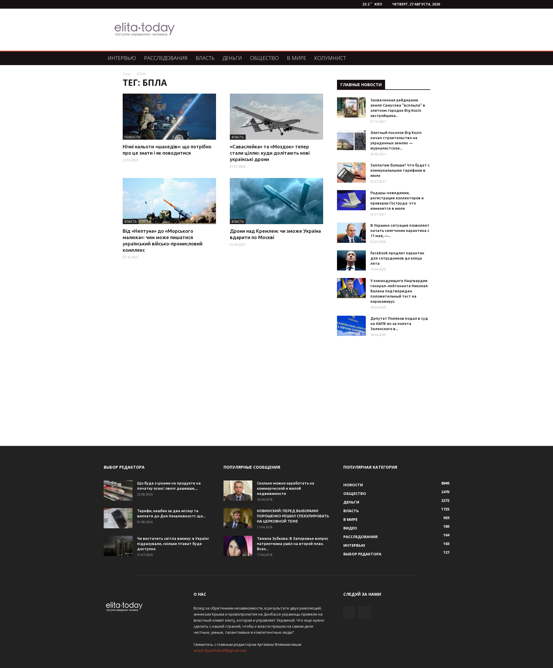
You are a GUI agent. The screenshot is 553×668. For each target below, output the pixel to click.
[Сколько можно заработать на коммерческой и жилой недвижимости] (238, 490)
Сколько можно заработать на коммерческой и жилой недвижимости (285, 488)
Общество (264, 57)
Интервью (122, 57)
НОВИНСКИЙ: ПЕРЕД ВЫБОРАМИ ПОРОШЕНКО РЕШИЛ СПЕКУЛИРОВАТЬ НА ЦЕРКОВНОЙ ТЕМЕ (293, 516)
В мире (296, 57)
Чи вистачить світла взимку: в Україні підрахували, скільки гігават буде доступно (173, 543)
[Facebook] (349, 612)
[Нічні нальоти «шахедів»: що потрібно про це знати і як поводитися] (169, 117)
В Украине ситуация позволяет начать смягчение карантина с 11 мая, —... (399, 230)
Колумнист (330, 57)
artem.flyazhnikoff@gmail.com (220, 650)
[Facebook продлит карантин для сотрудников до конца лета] (351, 260)
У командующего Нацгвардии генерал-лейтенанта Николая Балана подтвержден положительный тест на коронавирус (399, 291)
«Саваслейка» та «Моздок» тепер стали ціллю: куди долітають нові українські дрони (270, 153)
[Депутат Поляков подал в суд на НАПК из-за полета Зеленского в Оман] (351, 326)
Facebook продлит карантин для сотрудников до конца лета (397, 258)
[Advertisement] (306, 30)
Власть (205, 57)
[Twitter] (364, 612)
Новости (132, 137)
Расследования (166, 57)
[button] (442, 58)
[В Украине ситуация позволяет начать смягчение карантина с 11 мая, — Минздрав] (351, 233)
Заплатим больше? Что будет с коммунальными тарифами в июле (400, 170)
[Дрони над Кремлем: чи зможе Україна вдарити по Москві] (276, 201)
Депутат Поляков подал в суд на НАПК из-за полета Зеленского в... (399, 323)
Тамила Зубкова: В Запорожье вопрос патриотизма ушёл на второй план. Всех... (292, 543)
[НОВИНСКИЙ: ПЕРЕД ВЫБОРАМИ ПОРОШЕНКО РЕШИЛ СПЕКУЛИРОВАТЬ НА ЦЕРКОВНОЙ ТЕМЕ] (238, 518)
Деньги (232, 57)
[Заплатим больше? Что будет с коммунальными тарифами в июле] (351, 172)
